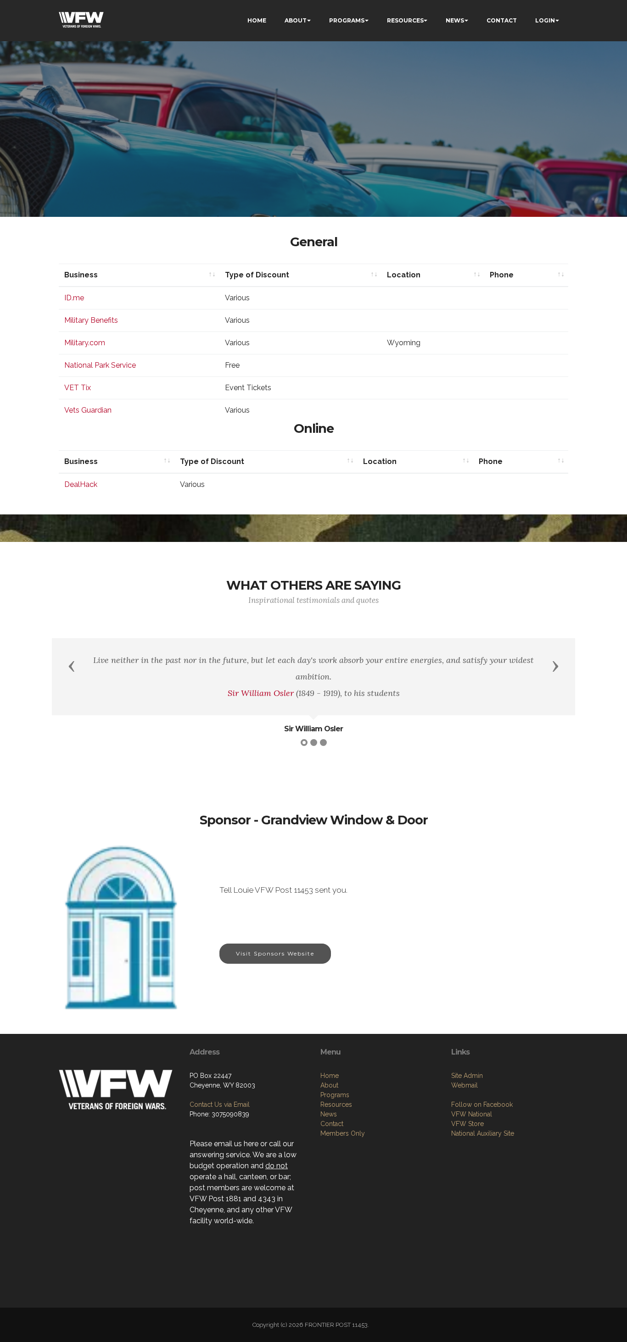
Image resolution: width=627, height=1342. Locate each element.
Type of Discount (257, 275)
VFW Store (467, 1123)
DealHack (80, 484)
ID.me (74, 297)
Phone (502, 275)
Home (329, 1075)
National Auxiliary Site (482, 1133)
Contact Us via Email (220, 1104)
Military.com (84, 342)
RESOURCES (405, 20)
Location (403, 275)
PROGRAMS (346, 20)
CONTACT (502, 20)
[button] (72, 666)
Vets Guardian (88, 410)
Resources (336, 1104)
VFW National (471, 1114)
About (329, 1085)
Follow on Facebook (482, 1104)
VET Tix (77, 387)
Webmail (464, 1085)
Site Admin (467, 1075)
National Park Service (100, 365)
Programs (334, 1095)
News (328, 1114)
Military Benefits (91, 320)
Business (81, 275)
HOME (256, 20)
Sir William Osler (261, 693)
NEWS (455, 20)
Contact (331, 1123)
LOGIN (545, 20)
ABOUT (296, 20)
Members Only (342, 1133)
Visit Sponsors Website (275, 953)
